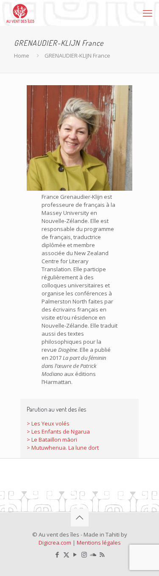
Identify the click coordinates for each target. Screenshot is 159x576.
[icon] (93, 554)
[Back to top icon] (80, 517)
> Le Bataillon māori (52, 439)
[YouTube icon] (75, 554)
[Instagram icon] (84, 554)
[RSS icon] (102, 554)
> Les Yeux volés (48, 423)
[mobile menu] (147, 13)
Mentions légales (99, 542)
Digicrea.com (55, 542)
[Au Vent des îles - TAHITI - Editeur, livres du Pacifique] (20, 12)
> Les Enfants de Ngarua (58, 431)
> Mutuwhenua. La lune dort (63, 447)
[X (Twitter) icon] (66, 554)
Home (21, 55)
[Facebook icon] (57, 554)
